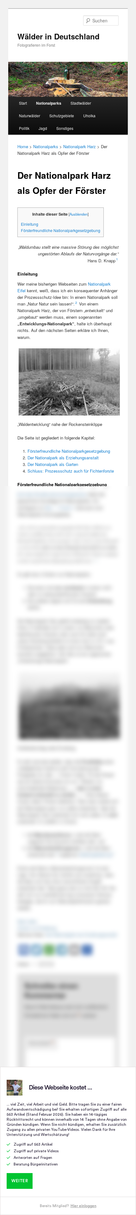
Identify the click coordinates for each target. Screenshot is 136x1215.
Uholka (89, 115)
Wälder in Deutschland (58, 36)
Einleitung (29, 224)
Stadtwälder (81, 103)
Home (22, 146)
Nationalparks (48, 103)
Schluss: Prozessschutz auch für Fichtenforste (71, 471)
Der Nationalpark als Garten (53, 464)
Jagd (43, 128)
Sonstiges (64, 128)
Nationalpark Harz (79, 146)
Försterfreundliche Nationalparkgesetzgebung (60, 230)
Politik (24, 128)
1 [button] (117, 259)
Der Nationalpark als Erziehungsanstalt (63, 458)
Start (23, 103)
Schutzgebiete (61, 115)
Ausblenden (79, 214)
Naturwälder (29, 115)
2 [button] (76, 302)
